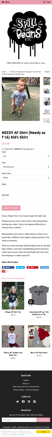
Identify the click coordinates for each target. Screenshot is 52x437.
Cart (48, 2)
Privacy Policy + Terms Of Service (26, 390)
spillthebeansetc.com (25, 427)
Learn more (21, 435)
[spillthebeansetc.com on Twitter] (17, 402)
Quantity (5, 195)
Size (4, 162)
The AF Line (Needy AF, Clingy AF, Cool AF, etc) (25, 72)
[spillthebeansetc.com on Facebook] (23, 402)
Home (4, 72)
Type (4, 151)
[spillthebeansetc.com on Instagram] (34, 402)
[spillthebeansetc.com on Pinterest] (29, 402)
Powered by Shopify (41, 427)
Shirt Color (6, 173)
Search (26, 380)
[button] (26, 149)
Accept (43, 432)
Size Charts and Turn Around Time (26, 386)
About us (26, 383)
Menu (7, 2)
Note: (4, 184)
